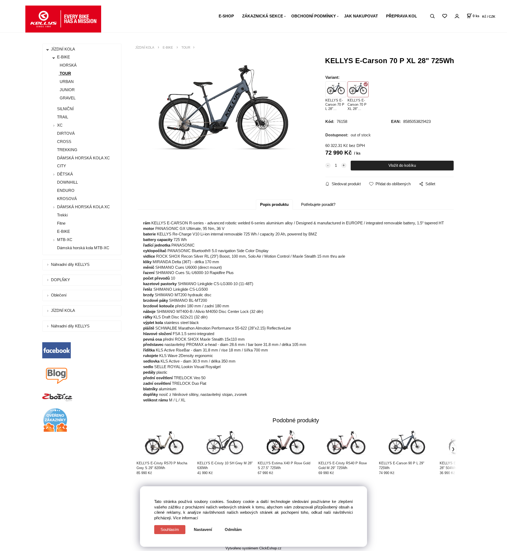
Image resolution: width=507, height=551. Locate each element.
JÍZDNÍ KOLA (63, 49)
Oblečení (59, 295)
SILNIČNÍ (65, 109)
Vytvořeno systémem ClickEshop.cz (253, 548)
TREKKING (66, 149)
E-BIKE (63, 57)
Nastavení (203, 529)
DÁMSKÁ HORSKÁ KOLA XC (83, 158)
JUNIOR (67, 89)
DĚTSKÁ (65, 174)
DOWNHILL (67, 182)
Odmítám (233, 529)
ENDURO (65, 190)
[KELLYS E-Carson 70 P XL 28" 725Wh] (223, 113)
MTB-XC (64, 239)
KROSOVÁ (66, 198)
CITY (61, 166)
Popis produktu (274, 204)
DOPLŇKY (61, 279)
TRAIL (62, 117)
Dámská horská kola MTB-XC (82, 248)
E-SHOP (226, 16)
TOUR (65, 73)
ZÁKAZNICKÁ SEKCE (262, 16)
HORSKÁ (68, 65)
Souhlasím (170, 529)
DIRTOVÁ (65, 133)
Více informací (185, 518)
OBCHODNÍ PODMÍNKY (313, 16)
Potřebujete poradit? (318, 204)
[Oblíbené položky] (444, 16)
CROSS (63, 141)
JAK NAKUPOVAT (361, 16)
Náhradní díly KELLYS (71, 264)
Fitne (60, 223)
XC (60, 125)
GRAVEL (67, 98)
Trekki (62, 215)
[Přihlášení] (456, 16)
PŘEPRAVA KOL (401, 16)
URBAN (66, 81)
